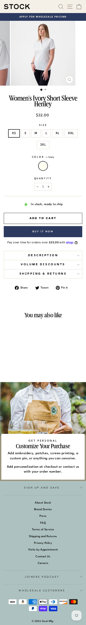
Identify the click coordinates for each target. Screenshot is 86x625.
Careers (43, 563)
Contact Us (43, 556)
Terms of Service (43, 529)
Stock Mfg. (48, 621)
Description (43, 255)
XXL (71, 133)
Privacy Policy (43, 543)
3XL (43, 144)
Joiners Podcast (41, 576)
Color (43, 157)
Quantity (43, 178)
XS (14, 133)
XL (58, 133)
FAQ (43, 522)
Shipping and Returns (43, 536)
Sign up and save (42, 487)
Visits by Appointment (43, 549)
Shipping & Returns (43, 274)
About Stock (43, 502)
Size (43, 125)
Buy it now (43, 231)
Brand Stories (43, 509)
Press (43, 516)
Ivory (43, 166)
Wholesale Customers (42, 590)
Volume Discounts (43, 264)
